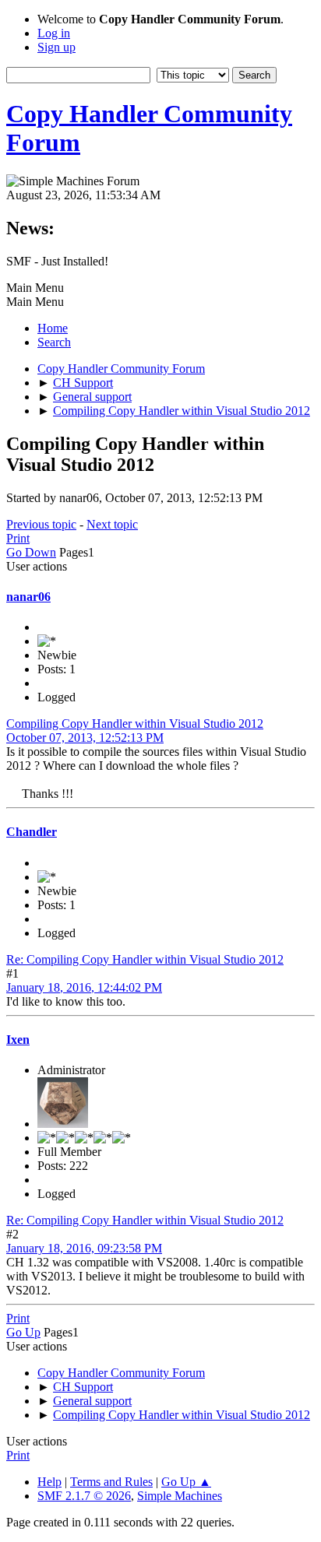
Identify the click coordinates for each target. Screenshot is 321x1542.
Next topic (112, 524)
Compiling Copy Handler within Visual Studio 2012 (134, 723)
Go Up (23, 1332)
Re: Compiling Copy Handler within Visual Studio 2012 (145, 959)
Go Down (31, 552)
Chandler (31, 831)
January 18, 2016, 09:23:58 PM (84, 1248)
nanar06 (28, 596)
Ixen (18, 1039)
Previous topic (41, 524)
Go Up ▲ (186, 1481)
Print (18, 538)
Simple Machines (179, 1495)
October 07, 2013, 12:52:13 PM (85, 737)
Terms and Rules (111, 1481)
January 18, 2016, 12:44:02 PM (84, 987)
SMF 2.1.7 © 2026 (84, 1495)
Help (49, 1481)
